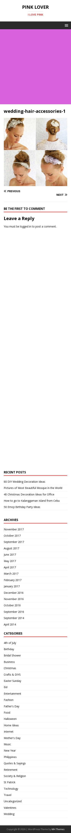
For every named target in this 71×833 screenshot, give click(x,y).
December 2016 (13, 593)
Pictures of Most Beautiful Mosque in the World (33, 488)
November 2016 (14, 599)
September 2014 (14, 618)
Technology (11, 788)
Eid (5, 687)
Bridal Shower (12, 655)
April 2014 (10, 624)
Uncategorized (13, 801)
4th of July (10, 643)
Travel (7, 795)
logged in (25, 226)
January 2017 (12, 586)
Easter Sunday (12, 681)
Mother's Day (12, 738)
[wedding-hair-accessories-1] (35, 184)
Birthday (9, 649)
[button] (66, 25)
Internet (8, 731)
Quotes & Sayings (15, 763)
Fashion (8, 700)
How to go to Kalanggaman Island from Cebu (32, 500)
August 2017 (11, 548)
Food (7, 712)
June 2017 (10, 554)
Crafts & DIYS (12, 674)
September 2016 (14, 611)
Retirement (10, 769)
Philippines (10, 757)
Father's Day (11, 706)
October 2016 (12, 605)
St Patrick (9, 782)
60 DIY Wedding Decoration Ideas (24, 481)
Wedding (9, 814)
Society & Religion (15, 776)
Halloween (10, 719)
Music (7, 744)
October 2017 (12, 535)
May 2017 (10, 561)
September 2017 (14, 542)
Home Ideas (11, 725)
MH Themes (58, 829)
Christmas (10, 668)
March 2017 (11, 573)
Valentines (10, 807)
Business (9, 662)
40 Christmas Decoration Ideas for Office (29, 494)
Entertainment (12, 693)
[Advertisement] (35, 66)
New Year (10, 750)
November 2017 (14, 529)
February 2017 (12, 580)
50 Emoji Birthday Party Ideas (22, 507)
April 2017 (10, 567)
